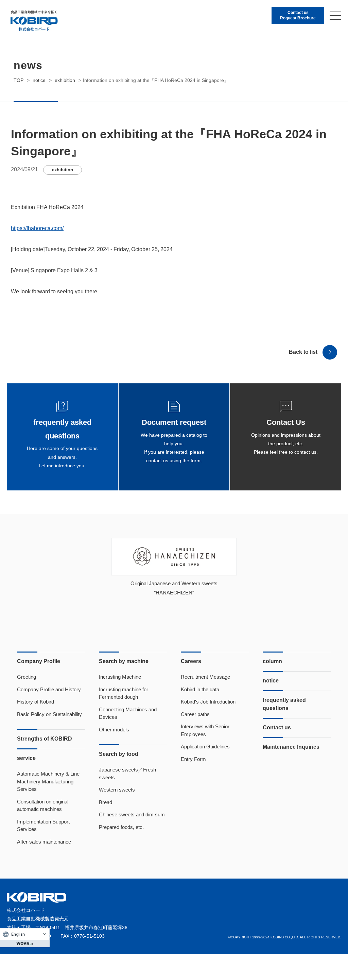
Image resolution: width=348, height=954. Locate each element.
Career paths (195, 714)
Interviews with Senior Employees (205, 730)
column (272, 661)
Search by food (118, 754)
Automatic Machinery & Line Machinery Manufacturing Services (48, 781)
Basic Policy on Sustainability (49, 714)
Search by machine (124, 661)
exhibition (62, 169)
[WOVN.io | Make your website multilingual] (24, 943)
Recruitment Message (205, 677)
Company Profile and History (49, 689)
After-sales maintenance (44, 842)
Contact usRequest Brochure (298, 15)
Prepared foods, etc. (121, 827)
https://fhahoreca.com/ (37, 228)
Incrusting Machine (120, 677)
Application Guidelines (205, 746)
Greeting (26, 677)
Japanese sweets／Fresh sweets (127, 773)
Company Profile (38, 661)
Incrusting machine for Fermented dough (123, 693)
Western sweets (117, 790)
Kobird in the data (200, 689)
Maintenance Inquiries (291, 747)
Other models (114, 729)
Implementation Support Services (43, 825)
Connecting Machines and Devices (128, 713)
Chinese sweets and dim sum (132, 814)
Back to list (303, 352)
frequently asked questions (284, 704)
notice (271, 680)
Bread (105, 802)
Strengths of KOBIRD (44, 739)
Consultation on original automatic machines (42, 805)
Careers (191, 661)
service (26, 758)
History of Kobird (35, 702)
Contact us (277, 727)
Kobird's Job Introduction (208, 702)
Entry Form (193, 759)
